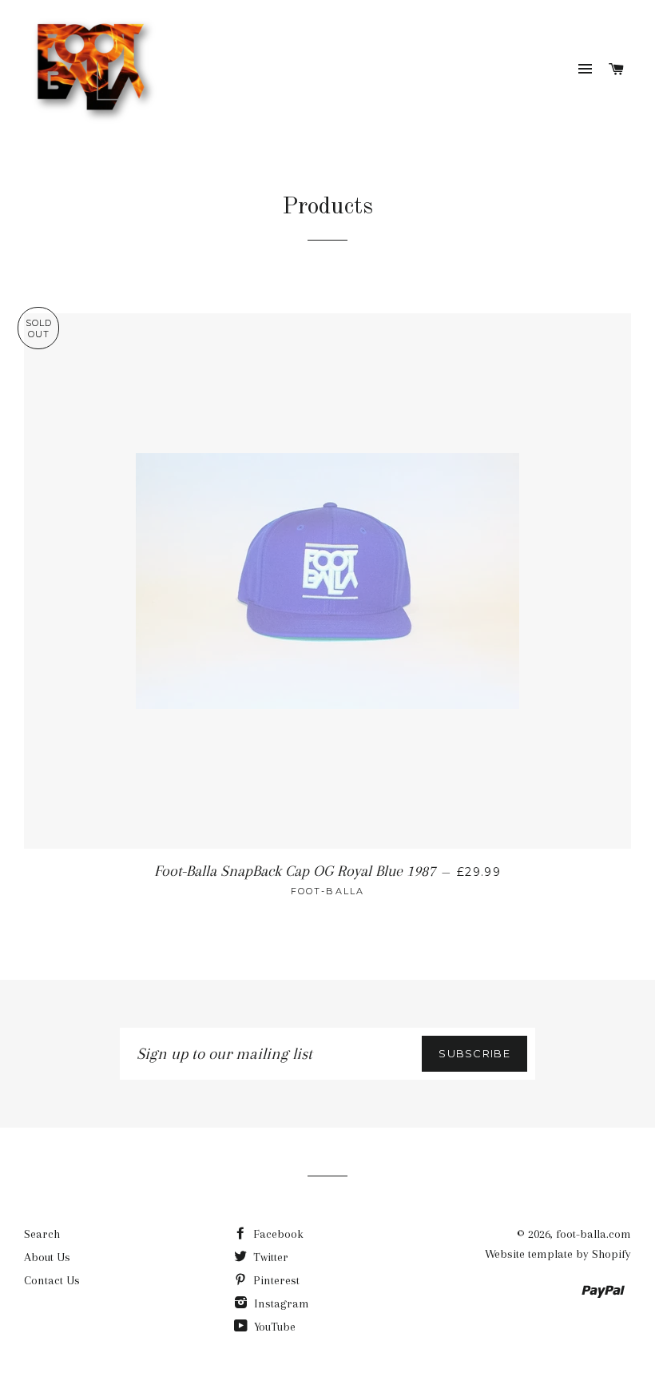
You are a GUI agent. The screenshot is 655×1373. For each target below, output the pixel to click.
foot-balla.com (593, 1234)
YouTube (273, 1326)
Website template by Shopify (558, 1254)
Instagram (280, 1303)
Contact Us (52, 1280)
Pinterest (275, 1280)
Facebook (277, 1234)
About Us (47, 1257)
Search (42, 1234)
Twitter (269, 1257)
